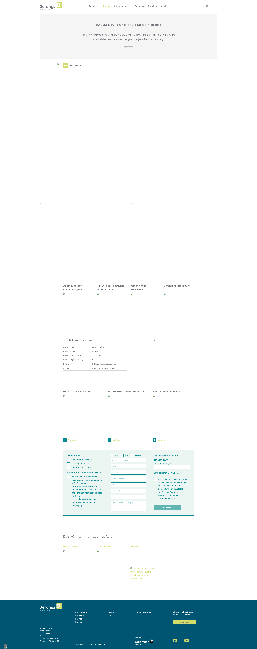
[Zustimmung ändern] (5, 646)
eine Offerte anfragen (81, 460)
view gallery (75, 65)
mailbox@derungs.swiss (49, 638)
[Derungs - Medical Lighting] (51, 6)
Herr (127, 455)
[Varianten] (83, 414)
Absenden (167, 507)
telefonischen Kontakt (81, 467)
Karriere (108, 616)
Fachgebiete (95, 6)
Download (152, 6)
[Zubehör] (128, 414)
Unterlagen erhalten (80, 464)
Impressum (79, 645)
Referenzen (140, 6)
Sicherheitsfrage (163, 463)
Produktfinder (144, 612)
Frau (117, 455)
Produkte (107, 6)
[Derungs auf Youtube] (186, 640)
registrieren (184, 622)
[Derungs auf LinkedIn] (175, 640)
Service (128, 6)
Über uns (118, 6)
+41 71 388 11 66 (52, 641)
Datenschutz (100, 645)
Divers (138, 455)
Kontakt (163, 6)
